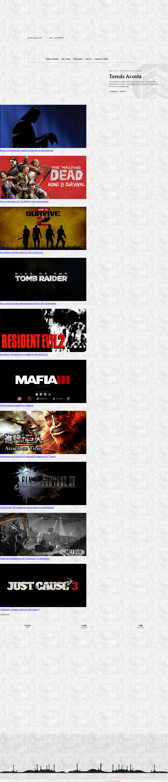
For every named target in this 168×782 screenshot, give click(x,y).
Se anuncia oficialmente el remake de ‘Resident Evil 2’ (24, 354)
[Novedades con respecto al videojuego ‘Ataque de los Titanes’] (43, 432)
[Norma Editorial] (84, 689)
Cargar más (5, 614)
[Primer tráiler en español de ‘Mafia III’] (43, 381)
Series (2, 147)
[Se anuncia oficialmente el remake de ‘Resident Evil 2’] (43, 330)
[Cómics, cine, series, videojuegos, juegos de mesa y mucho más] (73, 48)
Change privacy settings (114, 781)
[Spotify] (131, 38)
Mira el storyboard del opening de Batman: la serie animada (26, 150)
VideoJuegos (5, 198)
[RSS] (127, 38)
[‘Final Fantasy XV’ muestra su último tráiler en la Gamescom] (43, 483)
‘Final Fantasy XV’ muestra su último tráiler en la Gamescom (27, 507)
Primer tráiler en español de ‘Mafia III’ (17, 405)
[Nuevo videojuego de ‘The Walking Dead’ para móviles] (43, 177)
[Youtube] (140, 38)
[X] (137, 38)
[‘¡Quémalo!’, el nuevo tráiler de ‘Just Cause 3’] (43, 585)
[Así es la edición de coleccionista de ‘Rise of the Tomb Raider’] (43, 279)
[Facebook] (121, 38)
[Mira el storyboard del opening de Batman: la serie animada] (43, 126)
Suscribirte (140, 624)
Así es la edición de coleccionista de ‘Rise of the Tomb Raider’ (28, 303)
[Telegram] (134, 38)
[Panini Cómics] (84, 663)
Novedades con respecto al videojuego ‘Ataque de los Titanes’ (28, 456)
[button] (125, 59)
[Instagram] (124, 38)
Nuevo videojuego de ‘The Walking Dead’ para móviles (24, 201)
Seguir (84, 624)
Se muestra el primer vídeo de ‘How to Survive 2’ (21, 252)
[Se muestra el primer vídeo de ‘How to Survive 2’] (43, 228)
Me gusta (28, 624)
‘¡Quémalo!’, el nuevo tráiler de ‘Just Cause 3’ (20, 609)
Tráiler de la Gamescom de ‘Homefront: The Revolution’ (25, 558)
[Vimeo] (117, 38)
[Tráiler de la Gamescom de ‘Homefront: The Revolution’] (43, 534)
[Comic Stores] (84, 716)
